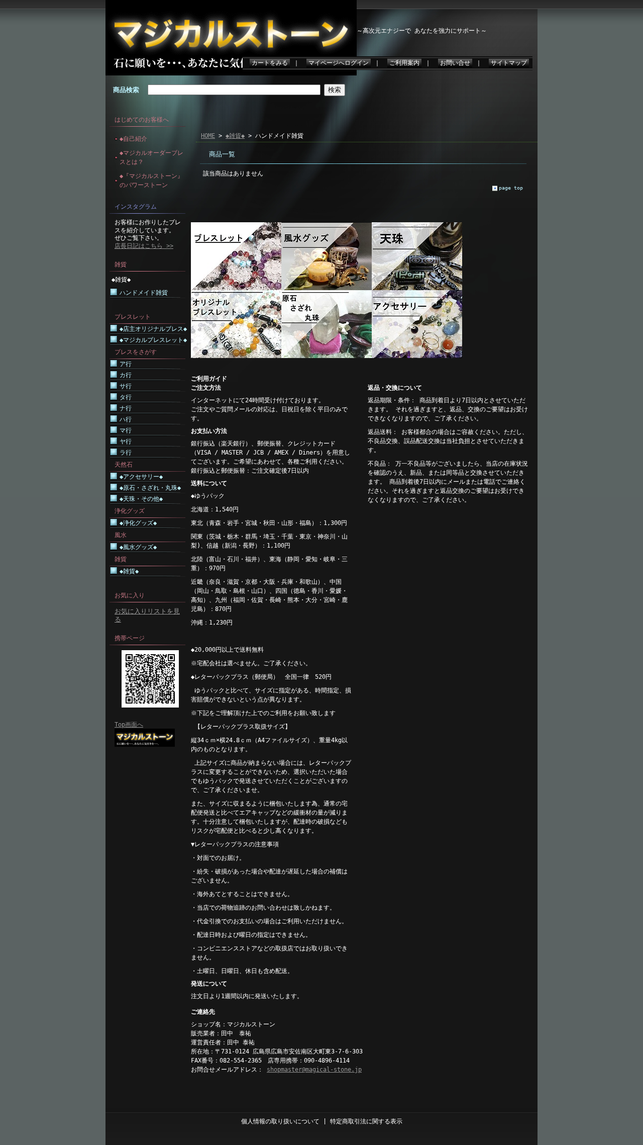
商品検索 (126, 90)
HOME (208, 135)
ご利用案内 (404, 62)
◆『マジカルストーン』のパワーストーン (151, 180)
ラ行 (126, 452)
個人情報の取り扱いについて (280, 1121)
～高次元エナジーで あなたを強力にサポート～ (422, 30)
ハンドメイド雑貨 (144, 292)
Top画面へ (129, 724)
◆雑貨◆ (121, 279)
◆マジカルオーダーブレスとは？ (151, 157)
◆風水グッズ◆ (138, 547)
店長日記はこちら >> (144, 245)
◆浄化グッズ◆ (138, 522)
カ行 (126, 375)
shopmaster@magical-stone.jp (314, 1069)
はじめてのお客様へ (142, 120)
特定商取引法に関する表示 (366, 1121)
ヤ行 (126, 441)
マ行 (126, 430)
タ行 (126, 397)
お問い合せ (455, 62)
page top (511, 188)
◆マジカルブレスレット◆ (153, 339)
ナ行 (126, 408)
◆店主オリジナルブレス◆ (153, 328)
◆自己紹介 (133, 138)
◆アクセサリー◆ (141, 476)
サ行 (126, 386)
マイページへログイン (338, 62)
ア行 (126, 364)
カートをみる (270, 62)
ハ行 (126, 419)
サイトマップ (509, 62)
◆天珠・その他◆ (141, 498)
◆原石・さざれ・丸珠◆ (150, 487)
